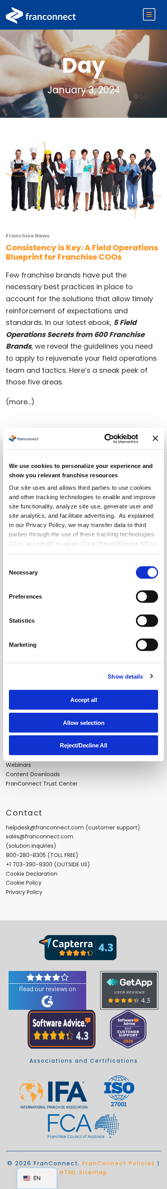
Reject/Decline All (83, 745)
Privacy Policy (24, 892)
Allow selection (83, 722)
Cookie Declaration (31, 874)
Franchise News (28, 235)
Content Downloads (33, 774)
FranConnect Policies (118, 1163)
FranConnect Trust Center (42, 783)
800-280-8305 (26, 855)
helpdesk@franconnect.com (45, 827)
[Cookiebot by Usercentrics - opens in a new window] (105, 438)
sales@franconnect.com (39, 836)
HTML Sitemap (84, 1172)
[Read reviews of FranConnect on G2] (47, 990)
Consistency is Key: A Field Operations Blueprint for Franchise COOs (82, 252)
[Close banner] (155, 438)
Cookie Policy (24, 883)
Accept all (83, 700)
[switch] (147, 596)
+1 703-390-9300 (29, 864)
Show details (125, 676)
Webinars (18, 765)
